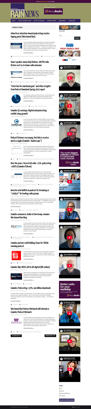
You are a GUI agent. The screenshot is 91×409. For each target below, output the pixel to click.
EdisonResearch (44, 159)
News (32, 82)
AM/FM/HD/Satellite (16, 82)
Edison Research (14, 186)
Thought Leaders (51, 20)
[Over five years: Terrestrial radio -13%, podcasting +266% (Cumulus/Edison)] (16, 175)
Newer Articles (50, 335)
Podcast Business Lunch (24, 20)
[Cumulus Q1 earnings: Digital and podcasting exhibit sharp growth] (16, 123)
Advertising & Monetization (18, 56)
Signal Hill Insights (42, 106)
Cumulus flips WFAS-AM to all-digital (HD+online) (30, 267)
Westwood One (48, 82)
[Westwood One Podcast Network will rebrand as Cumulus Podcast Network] (16, 321)
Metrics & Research (39, 20)
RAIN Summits (62, 20)
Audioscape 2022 (28, 159)
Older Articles (17, 335)
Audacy (22, 210)
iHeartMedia (35, 210)
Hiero (73, 407)
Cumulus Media (46, 56)
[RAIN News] (45, 10)
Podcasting (72, 20)
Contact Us (61, 390)
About (13, 20)
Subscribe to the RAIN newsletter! (66, 400)
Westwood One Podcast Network (33, 331)
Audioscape (21, 159)
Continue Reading (28, 52)
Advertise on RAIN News (64, 393)
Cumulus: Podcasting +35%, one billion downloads (31, 288)
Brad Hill (26, 39)
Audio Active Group (38, 237)
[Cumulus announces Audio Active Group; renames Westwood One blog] (16, 227)
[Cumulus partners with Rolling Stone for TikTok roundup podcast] (16, 255)
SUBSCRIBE (62, 30)
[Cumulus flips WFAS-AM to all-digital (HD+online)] (16, 276)
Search (60, 35)
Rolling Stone (29, 262)
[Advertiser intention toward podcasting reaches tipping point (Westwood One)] (16, 46)
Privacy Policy (62, 395)
